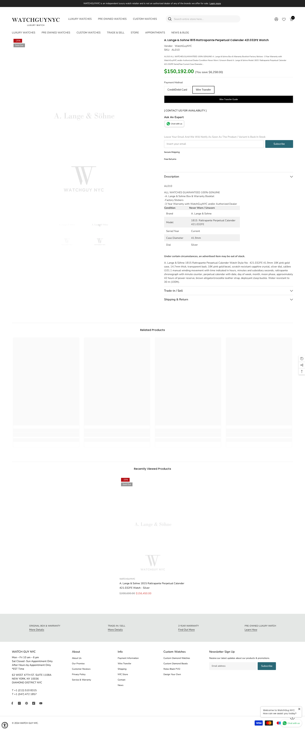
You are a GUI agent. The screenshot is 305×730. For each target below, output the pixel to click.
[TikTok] (33, 703)
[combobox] (206, 18)
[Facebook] (12, 703)
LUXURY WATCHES (80, 19)
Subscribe (279, 144)
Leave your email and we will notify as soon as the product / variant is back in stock (214, 137)
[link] (46, 434)
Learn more (215, 3)
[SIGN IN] (276, 19)
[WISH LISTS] (284, 19)
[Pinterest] (26, 703)
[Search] (203, 18)
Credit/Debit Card (177, 89)
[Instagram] (19, 703)
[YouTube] (40, 703)
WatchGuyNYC (183, 46)
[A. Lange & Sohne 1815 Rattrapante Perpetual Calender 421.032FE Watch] (152, 526)
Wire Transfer (203, 89)
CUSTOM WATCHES (145, 19)
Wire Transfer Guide (228, 99)
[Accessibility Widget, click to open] (5, 725)
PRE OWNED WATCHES (112, 19)
